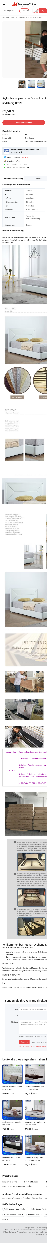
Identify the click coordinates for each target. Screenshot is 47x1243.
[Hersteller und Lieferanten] (23, 4)
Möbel (13, 17)
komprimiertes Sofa (9, 1182)
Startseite (5, 17)
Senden (24, 1042)
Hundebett (28, 1186)
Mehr (4, 1219)
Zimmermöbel (22, 17)
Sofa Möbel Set (34, 1215)
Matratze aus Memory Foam (13, 1186)
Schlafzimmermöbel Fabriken (15, 1209)
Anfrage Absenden (24, 122)
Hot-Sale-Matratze (31, 1182)
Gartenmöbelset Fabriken (13, 1215)
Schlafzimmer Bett (36, 17)
